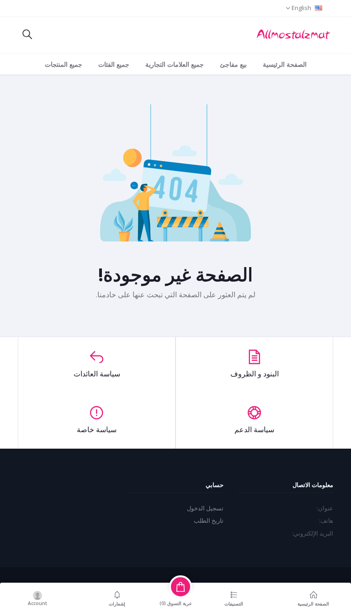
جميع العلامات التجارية (174, 64)
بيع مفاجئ (233, 64)
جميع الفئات (113, 64)
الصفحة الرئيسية (285, 64)
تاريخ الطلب (208, 520)
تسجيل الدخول (205, 508)
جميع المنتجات (63, 64)
